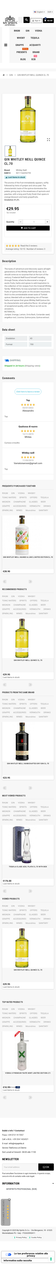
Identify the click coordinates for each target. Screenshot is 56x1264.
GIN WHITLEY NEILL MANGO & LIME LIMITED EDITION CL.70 (28, 557)
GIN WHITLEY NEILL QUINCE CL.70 (28, 660)
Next (30, 581)
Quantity (10, 222)
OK (47, 1167)
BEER (43, 502)
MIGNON (6, 502)
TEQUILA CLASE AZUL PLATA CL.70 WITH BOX (28, 867)
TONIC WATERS (9, 497)
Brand (7, 170)
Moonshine (30, 510)
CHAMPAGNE (19, 502)
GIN (13, 493)
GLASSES (33, 502)
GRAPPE (6, 506)
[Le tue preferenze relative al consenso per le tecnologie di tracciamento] (51, 1259)
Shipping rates (32, 365)
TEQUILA (44, 497)
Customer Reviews (3, 1212)
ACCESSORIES (19, 506)
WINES (19, 510)
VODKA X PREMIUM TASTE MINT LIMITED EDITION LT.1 (28, 1073)
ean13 (7, 173)
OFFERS (33, 497)
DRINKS (47, 506)
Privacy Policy (21, 1237)
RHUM (5, 493)
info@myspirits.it (16, 1143)
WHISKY (31, 493)
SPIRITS (23, 497)
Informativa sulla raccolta (18, 1260)
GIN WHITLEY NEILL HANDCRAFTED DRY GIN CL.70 (28, 764)
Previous (4, 581)
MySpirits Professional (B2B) (21, 1189)
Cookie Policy (36, 1237)
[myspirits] (10, 20)
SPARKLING (7, 510)
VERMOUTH (34, 506)
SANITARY (43, 510)
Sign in (36, 20)
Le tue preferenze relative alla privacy (31, 1254)
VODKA (21, 493)
